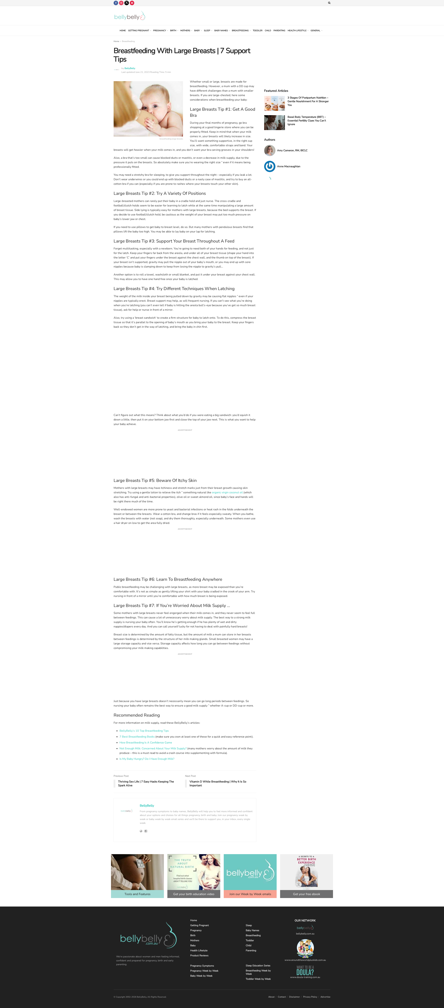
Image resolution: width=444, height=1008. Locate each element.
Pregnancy (159, 30)
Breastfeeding (240, 30)
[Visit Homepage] (130, 15)
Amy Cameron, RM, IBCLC (292, 150)
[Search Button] (329, 3)
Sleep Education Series (258, 965)
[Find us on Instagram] (121, 3)
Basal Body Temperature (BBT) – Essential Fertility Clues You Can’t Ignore (307, 120)
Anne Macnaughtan (288, 166)
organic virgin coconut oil (227, 492)
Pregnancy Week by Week (204, 970)
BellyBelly (130, 68)
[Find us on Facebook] (116, 3)
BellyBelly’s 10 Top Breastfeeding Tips (144, 731)
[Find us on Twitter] (126, 3)
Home (123, 30)
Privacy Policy (310, 996)
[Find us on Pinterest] (132, 3)
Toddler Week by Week (258, 979)
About (271, 996)
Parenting (279, 30)
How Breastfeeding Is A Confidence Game (145, 743)
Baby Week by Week (201, 975)
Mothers (185, 30)
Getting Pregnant (138, 30)
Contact (282, 996)
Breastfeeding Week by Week (258, 972)
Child (268, 30)
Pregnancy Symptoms (202, 965)
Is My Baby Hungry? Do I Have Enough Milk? (146, 759)
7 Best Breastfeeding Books (137, 737)
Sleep (207, 30)
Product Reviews (199, 955)
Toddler (257, 30)
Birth (173, 30)
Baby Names (221, 30)
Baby (197, 30)
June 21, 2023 (142, 72)
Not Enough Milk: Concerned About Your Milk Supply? (153, 748)
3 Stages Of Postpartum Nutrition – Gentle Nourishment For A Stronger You (308, 101)
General (315, 30)
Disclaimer (294, 996)
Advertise (325, 996)
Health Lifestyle (297, 30)
